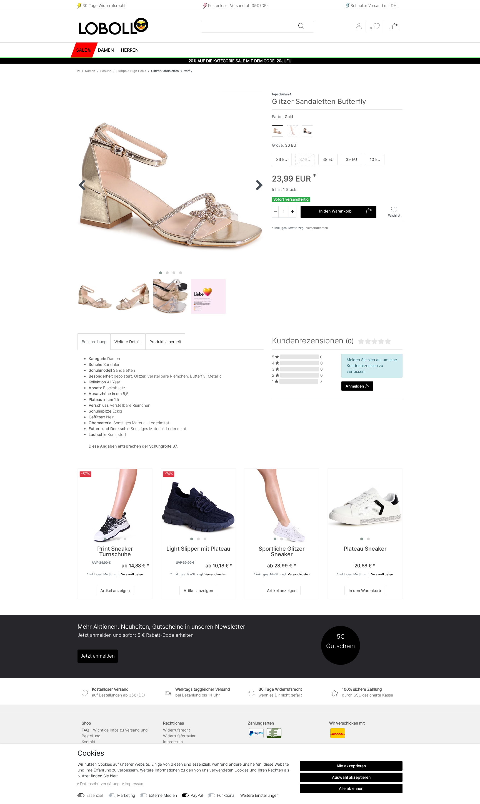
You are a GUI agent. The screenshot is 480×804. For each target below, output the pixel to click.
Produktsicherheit (165, 341)
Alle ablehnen (351, 788)
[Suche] (301, 27)
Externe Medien (163, 795)
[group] (115, 506)
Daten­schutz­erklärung (100, 783)
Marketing (126, 795)
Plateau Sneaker (365, 549)
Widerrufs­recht (176, 730)
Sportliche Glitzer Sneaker (282, 551)
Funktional (226, 795)
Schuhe (105, 71)
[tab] (94, 341)
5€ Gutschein (340, 641)
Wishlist (394, 215)
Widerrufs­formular (179, 735)
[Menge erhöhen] (292, 212)
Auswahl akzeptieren (351, 777)
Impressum (173, 741)
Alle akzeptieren (351, 765)
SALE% (83, 50)
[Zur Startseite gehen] (78, 71)
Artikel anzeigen (115, 590)
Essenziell (95, 795)
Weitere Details (127, 341)
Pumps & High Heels (131, 71)
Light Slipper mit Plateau (198, 549)
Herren (130, 50)
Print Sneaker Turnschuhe (115, 551)
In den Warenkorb (335, 211)
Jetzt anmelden (98, 656)
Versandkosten (316, 228)
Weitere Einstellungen (259, 795)
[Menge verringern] (275, 212)
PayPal (197, 795)
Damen (106, 50)
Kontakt (88, 741)
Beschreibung (94, 341)
